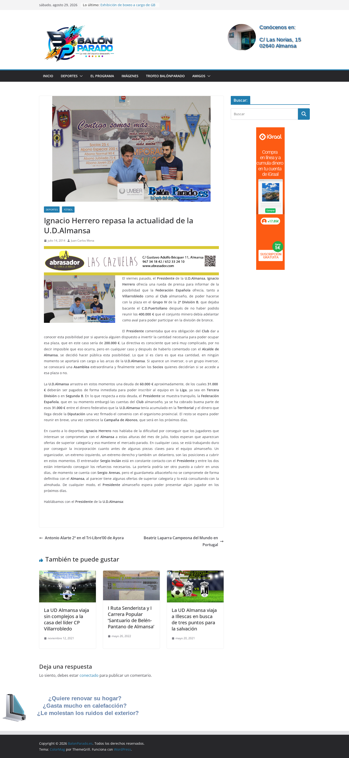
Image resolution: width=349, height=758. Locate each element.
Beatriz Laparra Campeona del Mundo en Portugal (181, 541)
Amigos (198, 76)
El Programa (102, 76)
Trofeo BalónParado (165, 76)
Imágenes (130, 76)
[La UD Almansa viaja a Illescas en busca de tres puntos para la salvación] (195, 574)
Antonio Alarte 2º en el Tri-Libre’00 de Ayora (84, 537)
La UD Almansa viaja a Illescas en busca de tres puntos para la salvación (194, 619)
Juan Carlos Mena (82, 240)
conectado (89, 675)
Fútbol (68, 209)
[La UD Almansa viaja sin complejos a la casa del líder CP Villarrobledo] (67, 574)
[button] (80, 76)
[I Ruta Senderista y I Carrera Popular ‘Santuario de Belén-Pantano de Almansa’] (131, 574)
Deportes (69, 76)
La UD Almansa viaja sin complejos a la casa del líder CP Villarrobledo (66, 619)
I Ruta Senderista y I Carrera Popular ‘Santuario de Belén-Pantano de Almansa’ (131, 617)
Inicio (48, 76)
